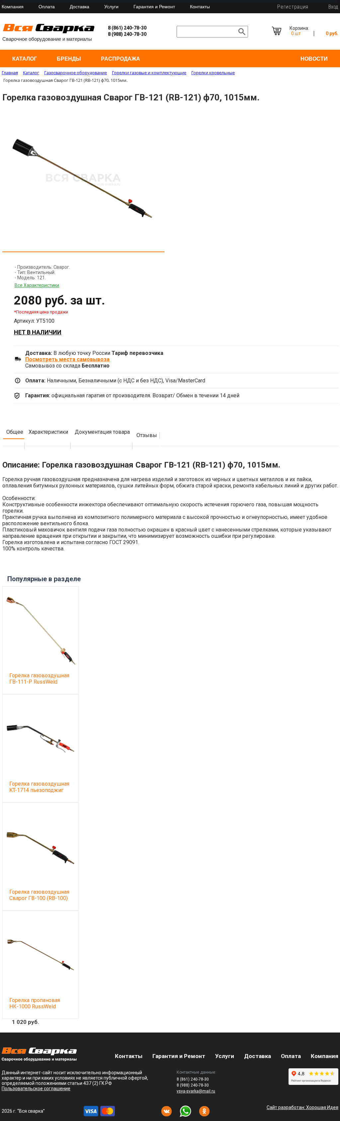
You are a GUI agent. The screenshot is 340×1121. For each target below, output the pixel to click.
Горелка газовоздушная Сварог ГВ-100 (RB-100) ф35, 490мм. (39, 898)
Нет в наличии (37, 332)
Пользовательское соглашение (36, 1088)
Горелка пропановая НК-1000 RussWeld (34, 1003)
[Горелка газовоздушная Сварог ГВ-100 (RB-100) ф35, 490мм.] (40, 846)
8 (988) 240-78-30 (127, 34)
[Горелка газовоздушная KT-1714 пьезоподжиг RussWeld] (40, 738)
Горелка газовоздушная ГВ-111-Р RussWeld (39, 678)
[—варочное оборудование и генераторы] (39, 1059)
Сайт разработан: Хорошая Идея (302, 1107)
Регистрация (292, 7)
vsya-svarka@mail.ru (196, 1091)
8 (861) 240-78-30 (127, 27)
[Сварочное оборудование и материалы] (49, 32)
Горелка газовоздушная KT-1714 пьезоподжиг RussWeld (39, 790)
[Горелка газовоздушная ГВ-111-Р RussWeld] (40, 630)
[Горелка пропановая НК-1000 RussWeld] (40, 954)
